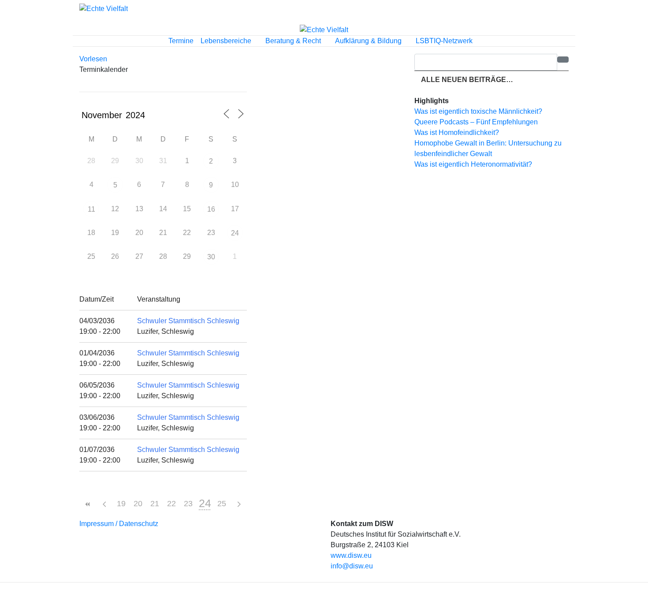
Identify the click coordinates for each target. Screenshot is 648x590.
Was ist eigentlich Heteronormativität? (473, 164)
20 (138, 503)
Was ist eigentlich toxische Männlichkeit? (478, 111)
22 (171, 503)
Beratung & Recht (294, 41)
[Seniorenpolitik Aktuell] (103, 8)
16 (211, 209)
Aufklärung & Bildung (369, 41)
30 (211, 257)
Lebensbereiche (227, 41)
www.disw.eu (351, 555)
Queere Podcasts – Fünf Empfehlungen (476, 122)
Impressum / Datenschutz (118, 523)
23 (188, 503)
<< (87, 504)
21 (154, 503)
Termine (181, 41)
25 (221, 503)
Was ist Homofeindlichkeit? (456, 132)
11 (91, 209)
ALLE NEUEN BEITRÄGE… (466, 79)
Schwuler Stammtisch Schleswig (188, 321)
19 (121, 503)
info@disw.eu (352, 566)
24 (235, 233)
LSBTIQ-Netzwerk (445, 41)
